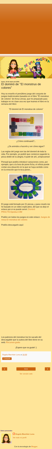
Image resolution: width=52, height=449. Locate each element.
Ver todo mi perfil (19, 438)
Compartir (7, 359)
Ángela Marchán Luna (24, 434)
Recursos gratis (13, 342)
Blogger (34, 446)
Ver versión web (26, 374)
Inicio (26, 369)
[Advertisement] (26, 30)
